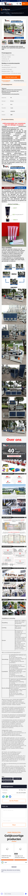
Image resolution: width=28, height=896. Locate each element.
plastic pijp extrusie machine (17, 13)
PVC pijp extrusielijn (7, 778)
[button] (25, 42)
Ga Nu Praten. (14, 801)
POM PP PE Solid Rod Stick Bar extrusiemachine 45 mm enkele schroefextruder (7, 856)
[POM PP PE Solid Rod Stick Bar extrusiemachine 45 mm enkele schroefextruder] (7, 848)
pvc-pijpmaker (17, 778)
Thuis (2, 13)
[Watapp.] (6, 796)
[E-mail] (10, 797)
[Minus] (26, 862)
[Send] (26, 893)
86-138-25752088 (22, 1)
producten (7, 13)
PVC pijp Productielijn (7, 781)
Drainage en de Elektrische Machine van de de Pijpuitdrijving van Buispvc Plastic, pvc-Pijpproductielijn (20, 856)
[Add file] (2, 893)
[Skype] (3, 797)
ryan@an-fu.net (6, 1)
